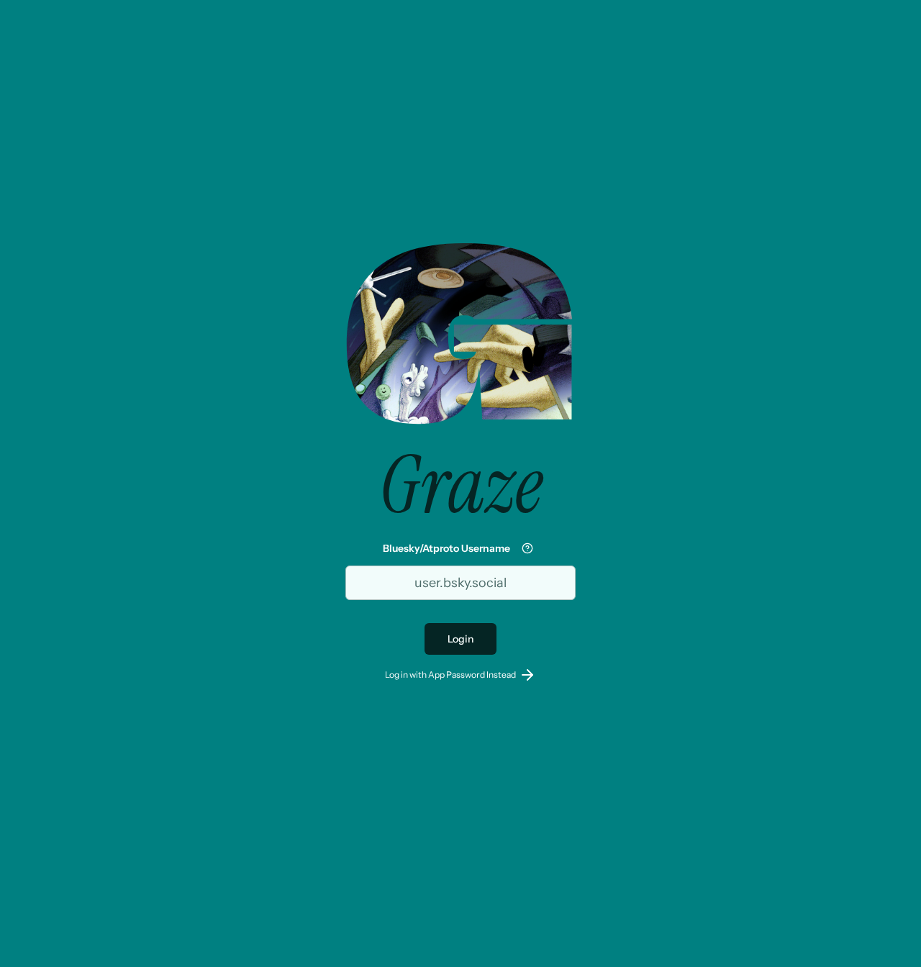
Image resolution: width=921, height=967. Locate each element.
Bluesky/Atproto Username (446, 548)
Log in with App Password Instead (450, 674)
